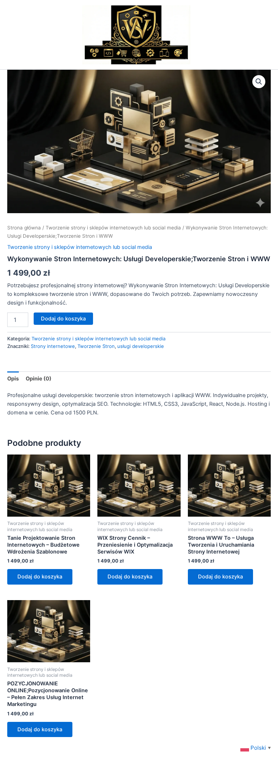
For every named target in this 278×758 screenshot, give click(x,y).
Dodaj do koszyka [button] (39, 576)
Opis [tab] (13, 378)
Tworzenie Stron (96, 346)
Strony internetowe (53, 346)
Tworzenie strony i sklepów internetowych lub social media (113, 228)
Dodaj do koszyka (63, 318)
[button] (258, 81)
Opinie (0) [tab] (38, 378)
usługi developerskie (140, 346)
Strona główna (24, 228)
